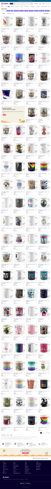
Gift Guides (4, 463)
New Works (4, 466)
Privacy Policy (9, 479)
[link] (8, 10)
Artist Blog (14, 471)
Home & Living (26, 6)
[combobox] (21, 4)
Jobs (14, 470)
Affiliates (14, 467)
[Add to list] (11, 29)
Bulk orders (4, 473)
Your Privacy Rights (28, 473)
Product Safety (27, 469)
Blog (3, 467)
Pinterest (39, 469)
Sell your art (15, 469)
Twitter (39, 466)
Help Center (26, 466)
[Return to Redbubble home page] (4, 3)
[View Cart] (49, 4)
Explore (2, 6)
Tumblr (39, 467)
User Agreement (5, 479)
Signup (4, 471)
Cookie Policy (26, 479)
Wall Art (21, 6)
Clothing (7, 6)
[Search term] (32, 3)
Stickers (12, 6)
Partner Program (15, 466)
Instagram (39, 463)
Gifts (49, 6)
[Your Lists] (47, 4)
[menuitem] (2, 6)
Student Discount (5, 469)
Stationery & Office (44, 6)
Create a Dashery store (16, 473)
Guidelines (26, 467)
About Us (14, 463)
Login (4, 470)
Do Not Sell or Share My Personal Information (18, 479)
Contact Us (26, 471)
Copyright (26, 470)
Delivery (26, 463)
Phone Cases (17, 6)
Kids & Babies (32, 6)
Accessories (37, 6)
